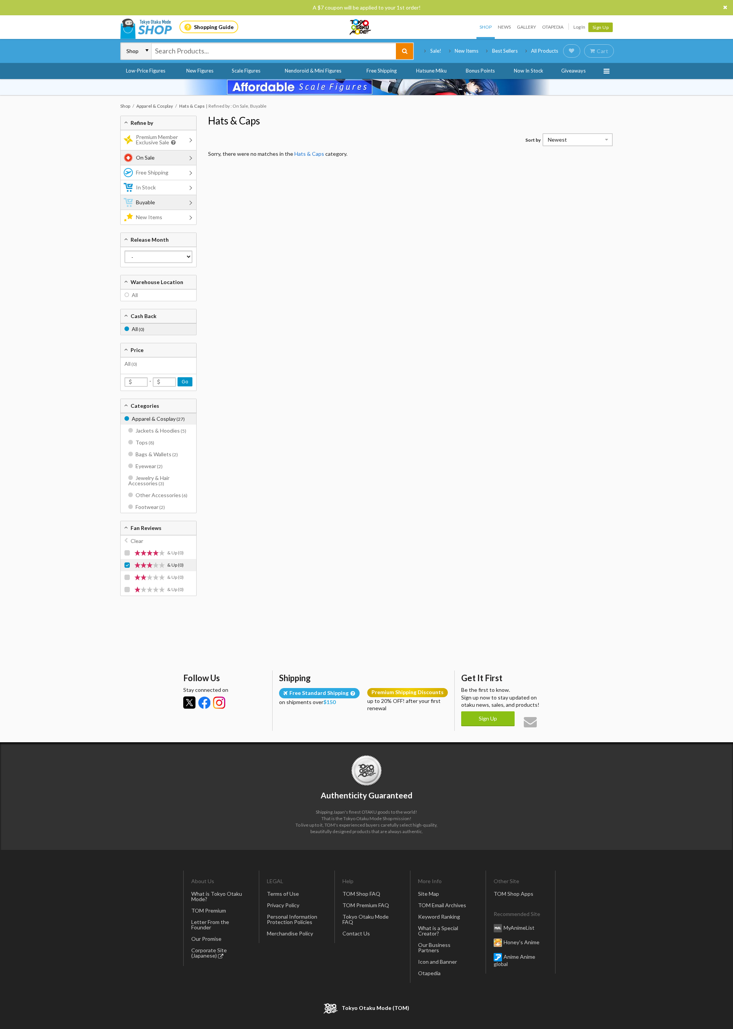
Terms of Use (283, 893)
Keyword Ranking (439, 916)
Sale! (435, 51)
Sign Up (601, 27)
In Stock (146, 187)
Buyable (145, 202)
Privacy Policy (283, 905)
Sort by (533, 140)
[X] (189, 702)
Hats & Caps (234, 121)
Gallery (526, 27)
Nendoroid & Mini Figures (313, 71)
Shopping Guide (214, 27)
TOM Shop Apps (513, 893)
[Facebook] (204, 702)
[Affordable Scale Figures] (366, 87)
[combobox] (274, 51)
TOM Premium (208, 910)
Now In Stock (528, 71)
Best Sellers (505, 51)
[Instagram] (219, 702)
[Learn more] (172, 142)
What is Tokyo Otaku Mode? (216, 896)
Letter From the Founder (210, 924)
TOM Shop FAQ (361, 893)
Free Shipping (381, 71)
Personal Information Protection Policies (292, 919)
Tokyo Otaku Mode (361, 27)
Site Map (428, 893)
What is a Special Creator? (438, 931)
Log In (579, 27)
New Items (466, 51)
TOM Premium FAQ (365, 905)
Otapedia (552, 27)
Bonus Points (480, 71)
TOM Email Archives (442, 905)
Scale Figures (246, 71)
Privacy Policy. (346, 1006)
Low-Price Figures (145, 71)
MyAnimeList (519, 927)
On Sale (145, 157)
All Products (544, 51)
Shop (486, 27)
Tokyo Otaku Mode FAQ (365, 919)
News (504, 27)
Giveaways (573, 71)
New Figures (199, 71)
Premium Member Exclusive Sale (157, 139)
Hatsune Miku (431, 71)
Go (185, 381)
